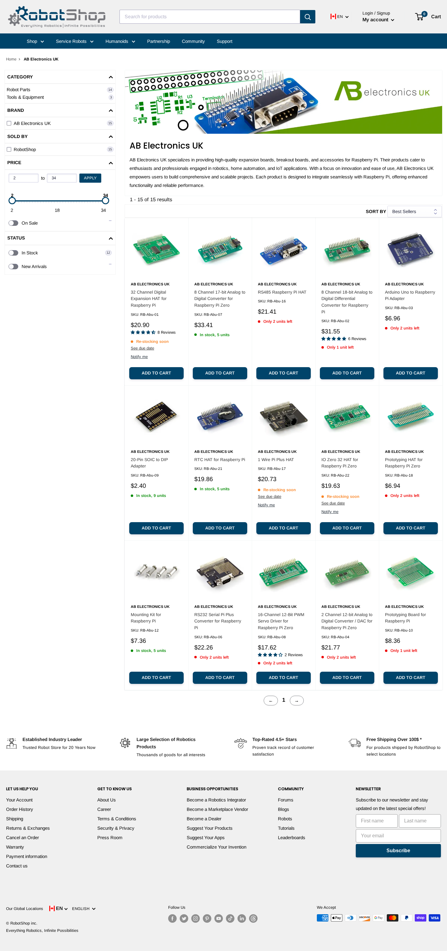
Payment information (26, 856)
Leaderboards (291, 837)
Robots (285, 818)
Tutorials (286, 828)
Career (104, 809)
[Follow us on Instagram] (195, 918)
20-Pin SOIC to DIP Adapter (149, 463)
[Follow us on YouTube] (218, 918)
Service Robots (72, 41)
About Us (106, 799)
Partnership (158, 41)
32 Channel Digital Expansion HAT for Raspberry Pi (149, 299)
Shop (32, 41)
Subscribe (398, 850)
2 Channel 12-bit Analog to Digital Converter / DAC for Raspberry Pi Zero (346, 621)
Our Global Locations (24, 908)
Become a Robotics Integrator (216, 799)
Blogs (283, 809)
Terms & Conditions (116, 818)
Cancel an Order (22, 837)
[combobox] (210, 17)
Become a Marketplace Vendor (217, 809)
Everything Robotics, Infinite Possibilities (42, 930)
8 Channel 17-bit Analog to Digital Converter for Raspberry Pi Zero (219, 299)
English (82, 908)
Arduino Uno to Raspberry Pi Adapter (410, 295)
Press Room (110, 837)
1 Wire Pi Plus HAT (276, 459)
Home (11, 59)
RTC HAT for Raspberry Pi (219, 459)
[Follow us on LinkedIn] (241, 918)
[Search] (307, 16)
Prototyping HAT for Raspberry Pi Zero (404, 463)
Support (224, 41)
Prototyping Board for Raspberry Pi (405, 618)
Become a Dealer (204, 818)
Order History (19, 809)
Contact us (17, 865)
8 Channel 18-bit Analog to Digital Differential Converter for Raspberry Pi (346, 302)
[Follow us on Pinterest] (207, 918)
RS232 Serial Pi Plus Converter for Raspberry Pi (217, 621)
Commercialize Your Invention (216, 846)
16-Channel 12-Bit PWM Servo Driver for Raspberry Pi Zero (281, 621)
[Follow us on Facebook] (172, 918)
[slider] (12, 200)
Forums (285, 799)
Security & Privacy (115, 828)
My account (376, 19)
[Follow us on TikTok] (230, 918)
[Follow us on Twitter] (184, 918)
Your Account (19, 799)
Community (193, 41)
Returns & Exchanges (28, 828)
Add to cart (156, 372)
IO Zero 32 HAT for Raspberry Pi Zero (339, 463)
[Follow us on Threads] (253, 918)
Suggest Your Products (210, 828)
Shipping (14, 818)
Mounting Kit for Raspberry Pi (146, 618)
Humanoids (118, 41)
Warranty (15, 846)
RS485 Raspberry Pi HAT (282, 292)
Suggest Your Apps (206, 837)
